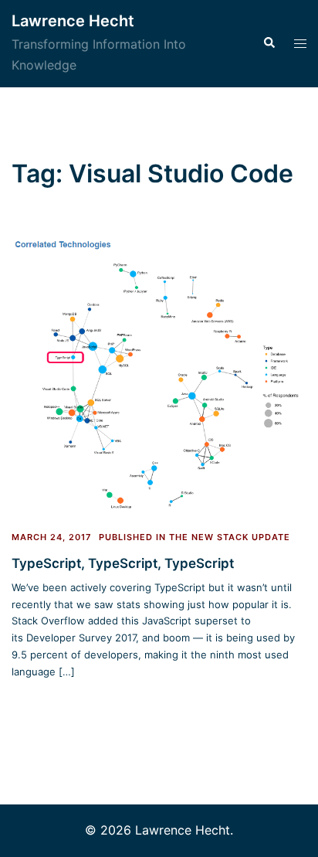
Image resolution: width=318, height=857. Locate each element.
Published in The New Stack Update (194, 537)
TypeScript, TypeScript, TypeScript (123, 563)
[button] (268, 43)
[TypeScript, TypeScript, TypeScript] (159, 375)
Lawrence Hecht (73, 21)
